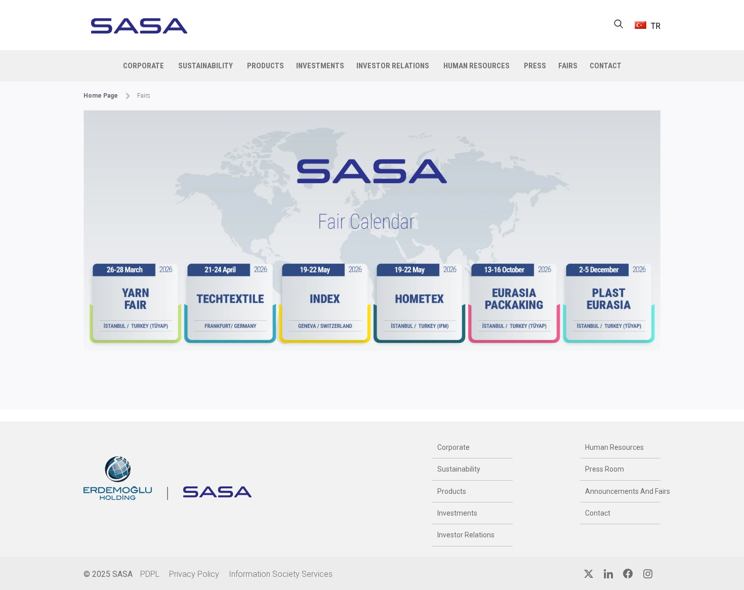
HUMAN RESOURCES (476, 65)
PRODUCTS (265, 65)
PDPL (149, 574)
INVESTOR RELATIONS (392, 65)
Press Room (604, 469)
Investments (457, 513)
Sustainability (458, 469)
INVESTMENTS (320, 65)
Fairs (567, 65)
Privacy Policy (194, 574)
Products (451, 491)
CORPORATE (143, 65)
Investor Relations (465, 535)
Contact (597, 513)
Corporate (453, 447)
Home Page (101, 95)
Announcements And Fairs (620, 491)
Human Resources (614, 447)
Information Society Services (281, 574)
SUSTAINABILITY (205, 65)
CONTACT (606, 65)
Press (535, 65)
